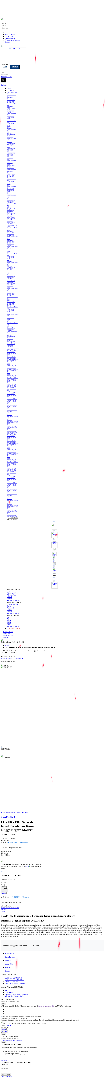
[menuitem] (9, 88)
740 (8, 619)
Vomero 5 (10, 599)
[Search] (3, 80)
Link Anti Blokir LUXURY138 (15, 983)
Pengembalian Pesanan (12, 40)
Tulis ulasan (24, 842)
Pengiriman (8, 960)
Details (3, 911)
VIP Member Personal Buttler (14, 996)
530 (8, 617)
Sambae (9, 610)
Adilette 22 (10, 608)
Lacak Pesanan (10, 38)
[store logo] (17, 64)
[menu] (52, 358)
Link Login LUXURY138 (13, 978)
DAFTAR (4, 889)
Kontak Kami (9, 953)
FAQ (6, 990)
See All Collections (13, 600)
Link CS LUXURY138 (12, 982)
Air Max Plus (11, 595)
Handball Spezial (12, 604)
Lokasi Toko (9, 36)
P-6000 (9, 597)
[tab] (52, 85)
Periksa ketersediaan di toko (10, 908)
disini (27, 866)
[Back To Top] (1, 1032)
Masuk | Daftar (10, 34)
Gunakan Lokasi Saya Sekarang (11, 1040)
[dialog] (52, 1037)
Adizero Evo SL (12, 611)
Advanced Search (6, 77)
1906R (9, 623)
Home (7, 645)
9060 (8, 624)
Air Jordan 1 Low (13, 593)
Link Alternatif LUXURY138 (14, 980)
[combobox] (10, 75)
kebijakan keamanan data (46, 1006)
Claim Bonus (9, 992)
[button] (5, 750)
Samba (9, 606)
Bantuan (7, 42)
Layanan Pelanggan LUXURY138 (16, 994)
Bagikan (3, 909)
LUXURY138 (10, 1025)
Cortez (9, 591)
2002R (9, 621)
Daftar (15, 67)
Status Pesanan (10, 957)
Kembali (7, 967)
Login (5, 67)
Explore (3, 85)
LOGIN (4, 887)
